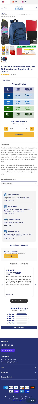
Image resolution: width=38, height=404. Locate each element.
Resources (8, 397)
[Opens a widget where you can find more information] (31, 400)
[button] (5, 74)
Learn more (8, 200)
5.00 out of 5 (24, 308)
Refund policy (29, 397)
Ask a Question (11, 256)
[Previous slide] (2, 285)
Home (3, 13)
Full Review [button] (9, 294)
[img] (10, 270)
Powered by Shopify (19, 400)
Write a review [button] (19, 327)
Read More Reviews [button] (19, 301)
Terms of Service (18, 397)
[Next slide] (35, 285)
